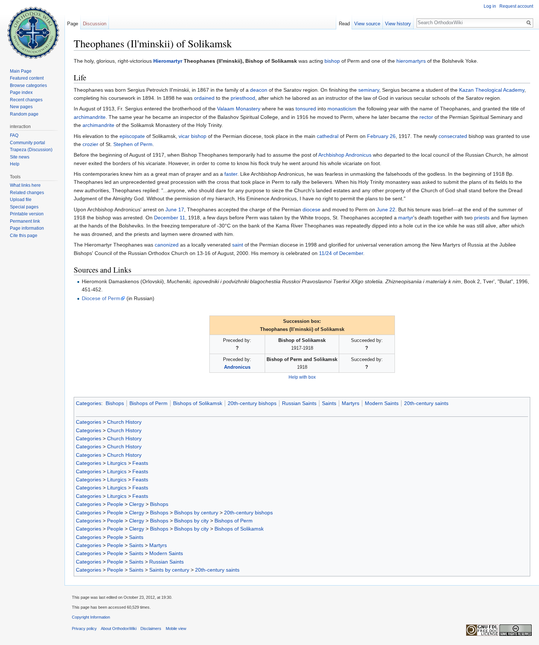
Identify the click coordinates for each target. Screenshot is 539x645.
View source (367, 23)
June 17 (174, 209)
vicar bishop (192, 136)
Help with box (302, 377)
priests (481, 218)
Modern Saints (382, 403)
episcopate (132, 136)
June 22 (386, 209)
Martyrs (350, 403)
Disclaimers (150, 628)
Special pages (24, 206)
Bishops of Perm (148, 403)
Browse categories (28, 85)
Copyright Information (91, 617)
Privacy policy (84, 628)
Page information (27, 228)
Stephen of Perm (133, 144)
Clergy (136, 504)
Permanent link (25, 221)
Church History (124, 422)
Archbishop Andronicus (344, 155)
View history (398, 23)
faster (230, 174)
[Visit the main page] (32, 29)
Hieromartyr (167, 61)
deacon (258, 90)
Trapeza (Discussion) (31, 149)
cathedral (327, 136)
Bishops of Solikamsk (197, 403)
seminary (368, 90)
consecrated (453, 136)
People (115, 504)
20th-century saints (426, 403)
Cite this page (23, 235)
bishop (332, 61)
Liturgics (116, 463)
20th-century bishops (252, 403)
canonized (167, 245)
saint (237, 245)
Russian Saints (299, 403)
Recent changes (26, 99)
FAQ (14, 135)
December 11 (169, 218)
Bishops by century (196, 512)
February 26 (381, 136)
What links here (25, 185)
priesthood (243, 98)
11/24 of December (341, 253)
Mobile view (176, 628)
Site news (19, 157)
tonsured (306, 109)
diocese (311, 209)
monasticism (341, 109)
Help (14, 164)
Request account (516, 6)
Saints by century (169, 570)
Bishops (115, 403)
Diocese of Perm (101, 298)
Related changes (27, 192)
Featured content (27, 78)
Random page (24, 114)
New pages (21, 106)
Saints (329, 403)
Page (72, 23)
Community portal (27, 142)
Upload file (21, 199)
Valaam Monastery (238, 109)
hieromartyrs (411, 61)
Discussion (94, 23)
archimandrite (90, 117)
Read (344, 23)
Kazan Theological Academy (491, 90)
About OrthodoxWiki (118, 628)
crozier (90, 144)
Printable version (27, 213)
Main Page (21, 71)
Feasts (140, 463)
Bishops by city (191, 521)
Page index (21, 92)
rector (426, 117)
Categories (88, 403)
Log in (490, 6)
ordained (204, 98)
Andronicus (237, 367)
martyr (405, 218)
